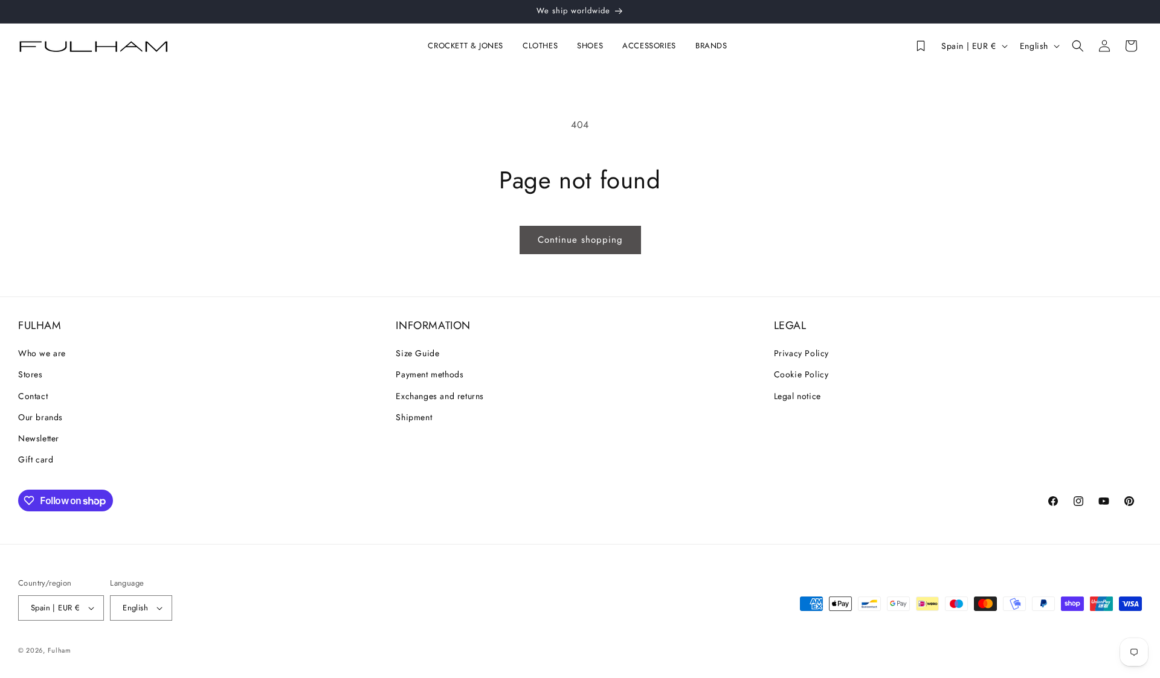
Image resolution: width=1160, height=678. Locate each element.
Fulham (59, 650)
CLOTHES (540, 46)
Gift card (35, 459)
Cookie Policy (801, 374)
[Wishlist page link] (921, 46)
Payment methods (429, 374)
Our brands (40, 417)
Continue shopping (580, 239)
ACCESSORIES (649, 46)
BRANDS (711, 46)
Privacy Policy (801, 353)
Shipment (414, 417)
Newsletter (38, 438)
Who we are (42, 353)
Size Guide (417, 353)
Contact (33, 396)
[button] (467, 46)
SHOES (590, 46)
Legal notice (797, 396)
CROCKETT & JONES (465, 46)
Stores (30, 374)
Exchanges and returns (440, 396)
